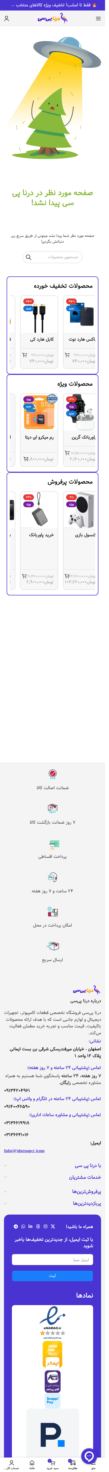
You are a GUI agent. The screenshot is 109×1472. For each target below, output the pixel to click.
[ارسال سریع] (52, 946)
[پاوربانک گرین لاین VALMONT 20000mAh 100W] (74, 412)
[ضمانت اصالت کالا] (52, 774)
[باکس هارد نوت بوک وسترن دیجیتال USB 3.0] (74, 314)
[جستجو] (28, 257)
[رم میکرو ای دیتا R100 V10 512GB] (31, 412)
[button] (59, 354)
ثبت (52, 1275)
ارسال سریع (52, 959)
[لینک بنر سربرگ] (52, 5)
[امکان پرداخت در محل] (52, 911)
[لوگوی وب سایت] (53, 18)
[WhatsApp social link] (23, 1226)
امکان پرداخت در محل (52, 925)
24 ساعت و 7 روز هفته (52, 891)
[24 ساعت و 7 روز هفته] (52, 877)
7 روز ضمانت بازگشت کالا (52, 822)
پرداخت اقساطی (52, 856)
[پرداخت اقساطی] (52, 842)
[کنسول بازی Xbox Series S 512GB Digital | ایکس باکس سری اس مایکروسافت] (74, 510)
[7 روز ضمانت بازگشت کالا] (52, 808)
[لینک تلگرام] (16, 1226)
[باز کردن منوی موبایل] (98, 18)
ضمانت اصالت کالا (53, 788)
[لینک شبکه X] (53, 1226)
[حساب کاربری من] (6, 18)
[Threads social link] (38, 1226)
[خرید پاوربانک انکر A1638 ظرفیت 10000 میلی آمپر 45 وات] (31, 510)
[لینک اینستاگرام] (45, 1226)
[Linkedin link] (30, 1226)
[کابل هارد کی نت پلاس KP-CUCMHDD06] (31, 314)
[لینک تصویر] (86, 990)
